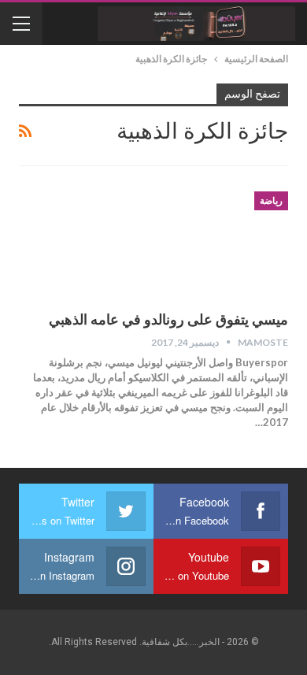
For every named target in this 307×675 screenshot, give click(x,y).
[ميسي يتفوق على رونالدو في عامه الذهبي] (205, 244)
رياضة (271, 200)
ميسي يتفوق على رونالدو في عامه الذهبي (168, 319)
